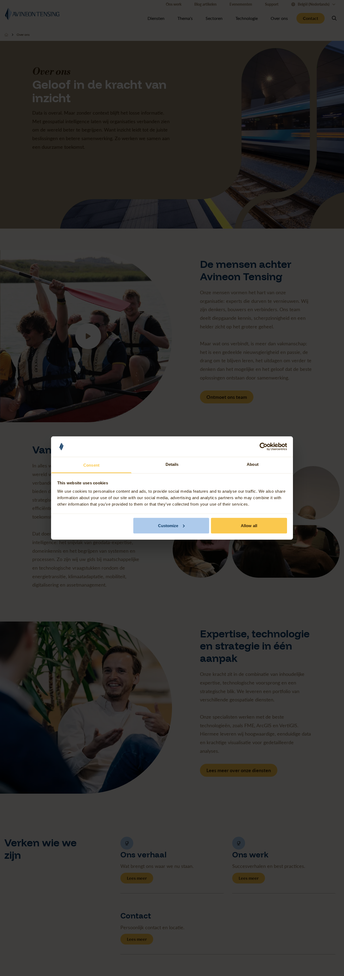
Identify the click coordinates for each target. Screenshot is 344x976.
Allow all (249, 525)
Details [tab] (172, 464)
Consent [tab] (91, 465)
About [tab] (253, 464)
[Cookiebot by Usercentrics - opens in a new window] (263, 447)
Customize (168, 525)
